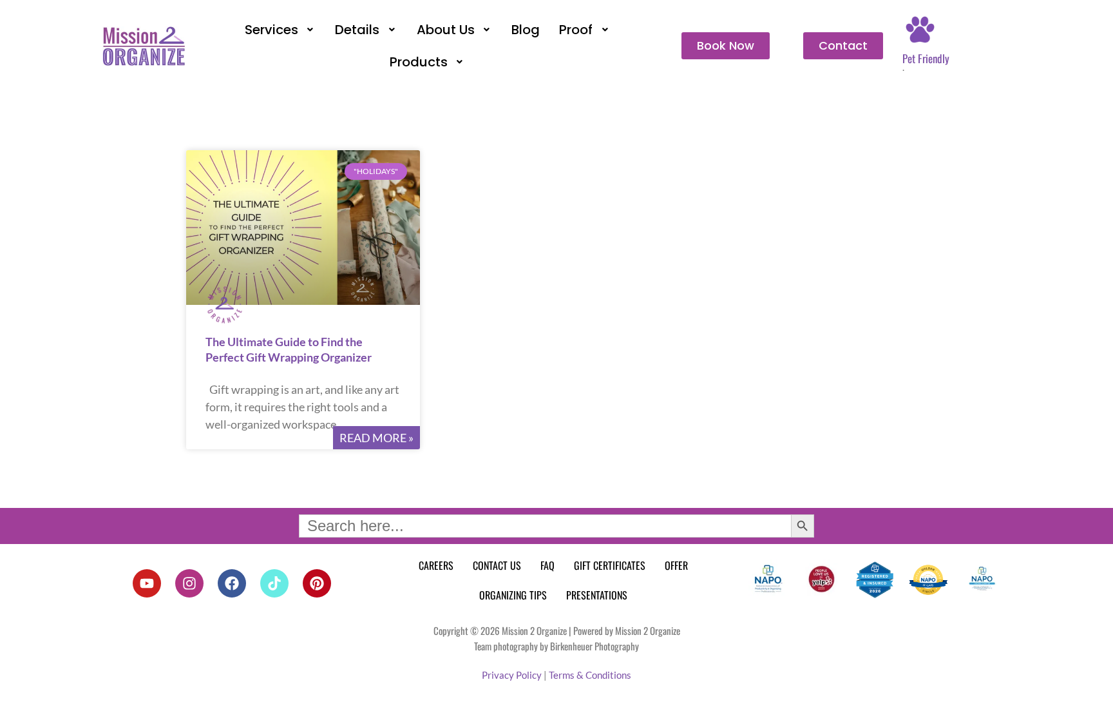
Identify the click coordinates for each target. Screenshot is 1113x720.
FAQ (547, 565)
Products (419, 62)
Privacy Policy (512, 675)
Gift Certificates (609, 565)
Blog (525, 30)
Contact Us (497, 565)
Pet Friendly (925, 58)
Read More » (376, 438)
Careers (436, 565)
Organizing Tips (513, 595)
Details (357, 30)
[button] (280, 30)
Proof (576, 30)
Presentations (596, 595)
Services (271, 30)
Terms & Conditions (590, 675)
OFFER (676, 565)
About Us (446, 30)
